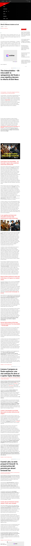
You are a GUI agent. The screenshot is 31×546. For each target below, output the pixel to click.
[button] (8, 11)
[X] (13, 29)
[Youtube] (29, 1)
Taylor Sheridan (11, 385)
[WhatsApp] (15, 29)
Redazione (2, 26)
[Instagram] (27, 0)
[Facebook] (26, 0)
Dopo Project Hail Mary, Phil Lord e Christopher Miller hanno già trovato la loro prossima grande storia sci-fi (25, 34)
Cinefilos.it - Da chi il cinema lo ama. (6, 364)
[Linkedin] (17, 29)
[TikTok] (29, 0)
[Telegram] (19, 29)
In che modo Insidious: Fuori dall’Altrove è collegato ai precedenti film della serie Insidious (25, 41)
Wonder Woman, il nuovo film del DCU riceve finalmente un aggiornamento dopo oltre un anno (25, 47)
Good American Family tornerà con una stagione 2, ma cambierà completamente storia (25, 54)
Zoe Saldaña (18, 421)
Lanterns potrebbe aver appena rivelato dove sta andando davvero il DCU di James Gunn (25, 62)
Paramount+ (16, 383)
